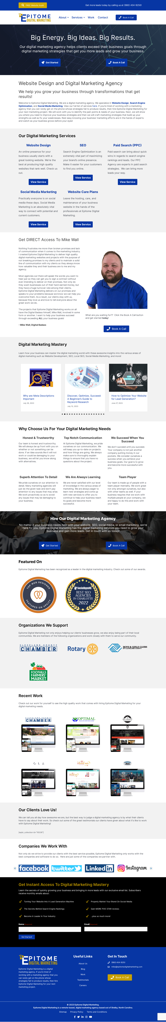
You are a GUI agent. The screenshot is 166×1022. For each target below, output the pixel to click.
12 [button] (89, 414)
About (62, 17)
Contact (103, 17)
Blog (83, 969)
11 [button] (86, 414)
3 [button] (67, 414)
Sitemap (63, 1012)
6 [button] (74, 414)
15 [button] (96, 414)
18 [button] (103, 414)
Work (91, 17)
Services (77, 17)
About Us (83, 963)
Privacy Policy (76, 1012)
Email (90, 924)
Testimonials (83, 980)
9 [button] (81, 414)
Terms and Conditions (97, 1012)
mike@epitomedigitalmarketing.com (126, 967)
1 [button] (62, 414)
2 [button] (64, 414)
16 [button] (98, 414)
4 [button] (69, 414)
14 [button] (94, 414)
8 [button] (79, 414)
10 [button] (84, 414)
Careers (83, 985)
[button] (68, 17)
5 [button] (72, 414)
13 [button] (91, 414)
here (94, 106)
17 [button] (101, 414)
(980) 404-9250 (132, 5)
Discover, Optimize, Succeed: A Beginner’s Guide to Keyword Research (82, 398)
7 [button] (77, 414)
